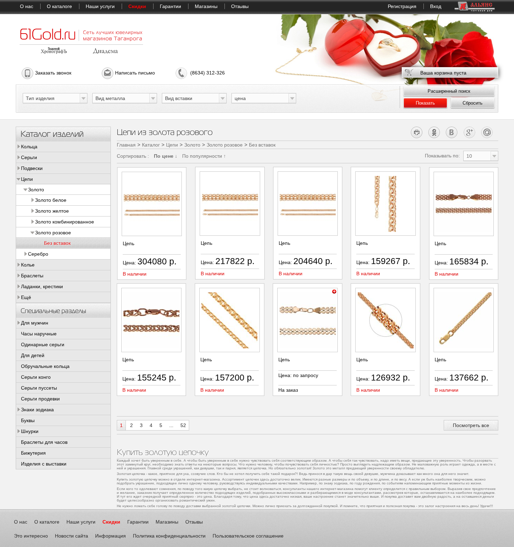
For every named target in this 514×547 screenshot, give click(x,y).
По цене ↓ (165, 156)
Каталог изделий (52, 133)
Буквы (28, 420)
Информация (110, 536)
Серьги (29, 157)
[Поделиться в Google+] (469, 132)
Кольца (29, 146)
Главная (126, 145)
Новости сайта (71, 536)
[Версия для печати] (417, 132)
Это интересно (31, 536)
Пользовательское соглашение (248, 536)
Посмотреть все (471, 425)
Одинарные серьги (42, 344)
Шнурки (29, 431)
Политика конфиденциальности (169, 536)
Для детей (32, 355)
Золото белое (50, 200)
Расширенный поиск (449, 91)
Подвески (32, 168)
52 (183, 425)
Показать (425, 103)
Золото (36, 189)
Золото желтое (52, 211)
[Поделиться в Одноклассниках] (434, 132)
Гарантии (170, 6)
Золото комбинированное (64, 222)
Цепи (27, 179)
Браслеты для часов (44, 442)
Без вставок (57, 243)
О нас (26, 6)
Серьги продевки (40, 399)
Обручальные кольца (45, 366)
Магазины (206, 6)
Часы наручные (39, 333)
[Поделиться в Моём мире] (487, 132)
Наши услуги (100, 6)
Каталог (151, 145)
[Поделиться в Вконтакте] (452, 132)
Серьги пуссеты (39, 388)
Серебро (38, 254)
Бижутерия (33, 453)
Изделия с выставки (43, 464)
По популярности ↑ (204, 156)
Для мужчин (34, 323)
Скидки (137, 6)
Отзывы (240, 6)
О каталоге (59, 6)
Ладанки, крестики (42, 286)
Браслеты (32, 275)
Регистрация (402, 6)
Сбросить (473, 103)
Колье (28, 265)
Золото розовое (53, 232)
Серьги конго (36, 377)
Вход (435, 6)
